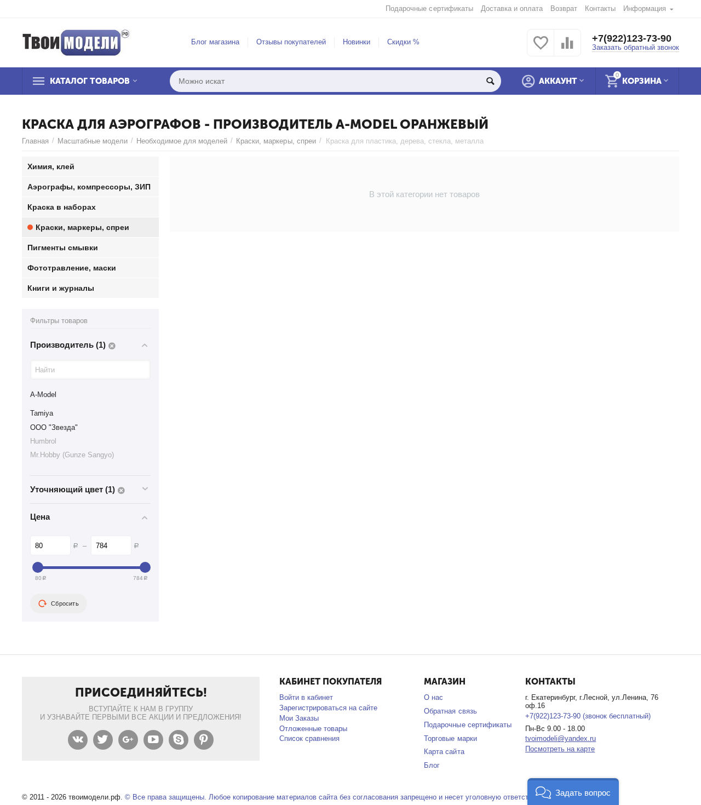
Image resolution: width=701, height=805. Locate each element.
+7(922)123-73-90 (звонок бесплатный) (588, 716)
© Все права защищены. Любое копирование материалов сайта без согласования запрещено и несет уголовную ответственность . (344, 797)
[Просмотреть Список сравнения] (567, 49)
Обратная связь (450, 711)
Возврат (563, 8)
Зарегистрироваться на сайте (328, 708)
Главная (35, 141)
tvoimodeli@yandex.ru (560, 738)
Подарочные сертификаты (429, 8)
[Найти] (490, 81)
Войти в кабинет (306, 697)
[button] (573, 791)
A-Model (43, 394)
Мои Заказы (299, 718)
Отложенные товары (313, 729)
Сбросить (65, 603)
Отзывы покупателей (291, 42)
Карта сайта (444, 752)
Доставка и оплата (512, 8)
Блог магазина (215, 42)
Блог (432, 765)
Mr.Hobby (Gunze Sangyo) (72, 455)
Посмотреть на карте (560, 749)
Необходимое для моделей (181, 141)
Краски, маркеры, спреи (275, 141)
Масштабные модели (93, 141)
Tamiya (41, 413)
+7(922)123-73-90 (631, 38)
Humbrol (43, 441)
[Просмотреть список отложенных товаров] (540, 49)
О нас (433, 697)
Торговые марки (450, 738)
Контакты (600, 8)
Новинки (356, 42)
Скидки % (403, 42)
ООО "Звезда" (54, 427)
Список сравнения (309, 738)
